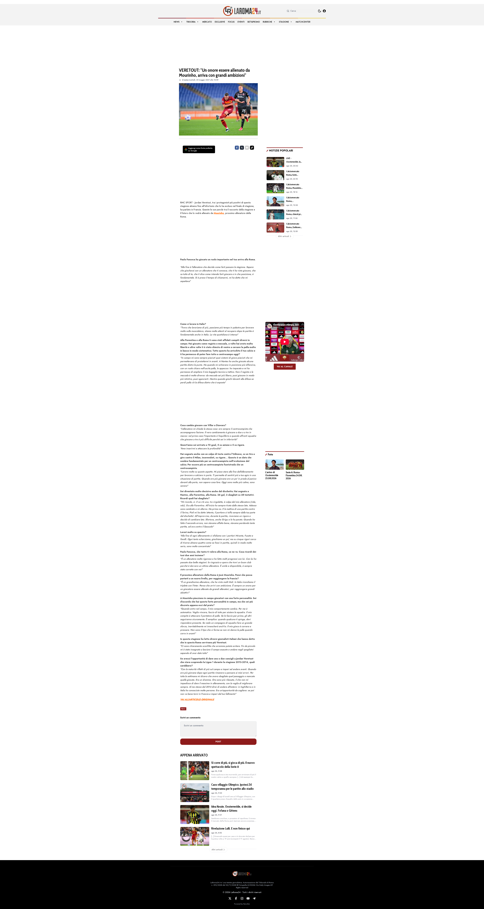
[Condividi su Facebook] (237, 148)
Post (218, 741)
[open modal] (324, 10)
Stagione (284, 21)
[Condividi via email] (247, 148)
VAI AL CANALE (285, 366)
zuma (186, 80)
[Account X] (229, 898)
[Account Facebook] (235, 898)
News (176, 21)
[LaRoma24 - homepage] (242, 11)
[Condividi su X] (242, 148)
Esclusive (220, 21)
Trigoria (190, 21)
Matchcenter (303, 21)
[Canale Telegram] (254, 898)
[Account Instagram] (242, 898)
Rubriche (267, 21)
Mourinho (219, 213)
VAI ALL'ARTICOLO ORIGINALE (197, 699)
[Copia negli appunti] (252, 148)
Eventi (241, 21)
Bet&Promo (254, 21)
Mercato (207, 21)
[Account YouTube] (248, 898)
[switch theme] (319, 11)
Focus (231, 21)
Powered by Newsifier (242, 904)
